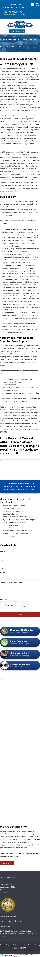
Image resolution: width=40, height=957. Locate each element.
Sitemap (23, 947)
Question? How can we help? (11, 583)
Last (1, 568)
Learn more (6, 863)
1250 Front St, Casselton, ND (15, 7)
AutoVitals (13, 945)
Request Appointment (17, 31)
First (1, 560)
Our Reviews (20, 14)
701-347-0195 (15, 4)
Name (2, 552)
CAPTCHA (4, 599)
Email (2, 573)
